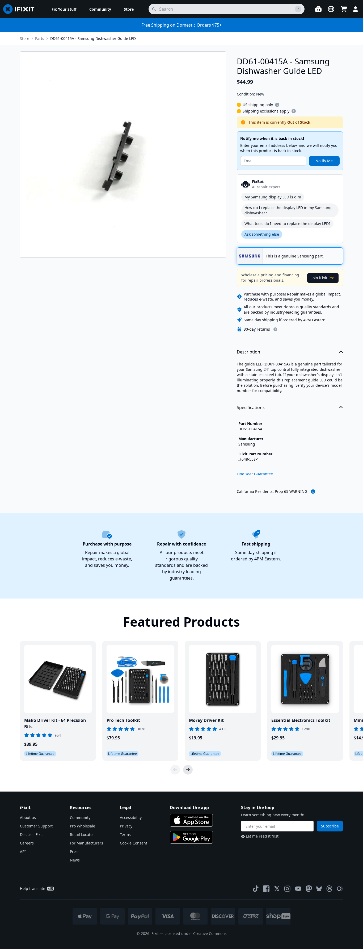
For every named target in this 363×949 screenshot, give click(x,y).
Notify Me (324, 160)
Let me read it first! (263, 836)
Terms (125, 834)
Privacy (126, 826)
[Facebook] (266, 888)
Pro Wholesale (82, 826)
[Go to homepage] (21, 9)
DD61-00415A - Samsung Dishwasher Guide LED (93, 38)
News (75, 860)
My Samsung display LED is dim (272, 196)
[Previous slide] (175, 770)
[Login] (355, 9)
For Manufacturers (86, 843)
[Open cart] (344, 9)
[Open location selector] (331, 9)
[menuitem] (64, 9)
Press (74, 851)
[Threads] (329, 888)
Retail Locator (82, 834)
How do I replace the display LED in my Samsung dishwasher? (288, 210)
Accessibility (131, 817)
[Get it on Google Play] (191, 837)
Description (248, 352)
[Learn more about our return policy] (275, 329)
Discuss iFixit (31, 834)
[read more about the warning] (313, 491)
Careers (27, 843)
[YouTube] (298, 888)
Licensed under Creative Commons (195, 933)
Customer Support (36, 826)
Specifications (251, 407)
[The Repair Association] (340, 888)
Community (80, 817)
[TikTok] (255, 888)
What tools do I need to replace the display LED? (287, 223)
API (23, 851)
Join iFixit (322, 277)
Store (24, 38)
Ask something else (261, 234)
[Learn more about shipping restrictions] (277, 105)
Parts (39, 38)
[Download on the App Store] (191, 820)
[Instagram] (287, 888)
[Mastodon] (309, 888)
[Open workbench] (318, 9)
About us (28, 817)
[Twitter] (277, 888)
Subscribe (330, 826)
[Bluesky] (319, 889)
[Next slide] (188, 770)
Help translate (32, 888)
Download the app (189, 807)
